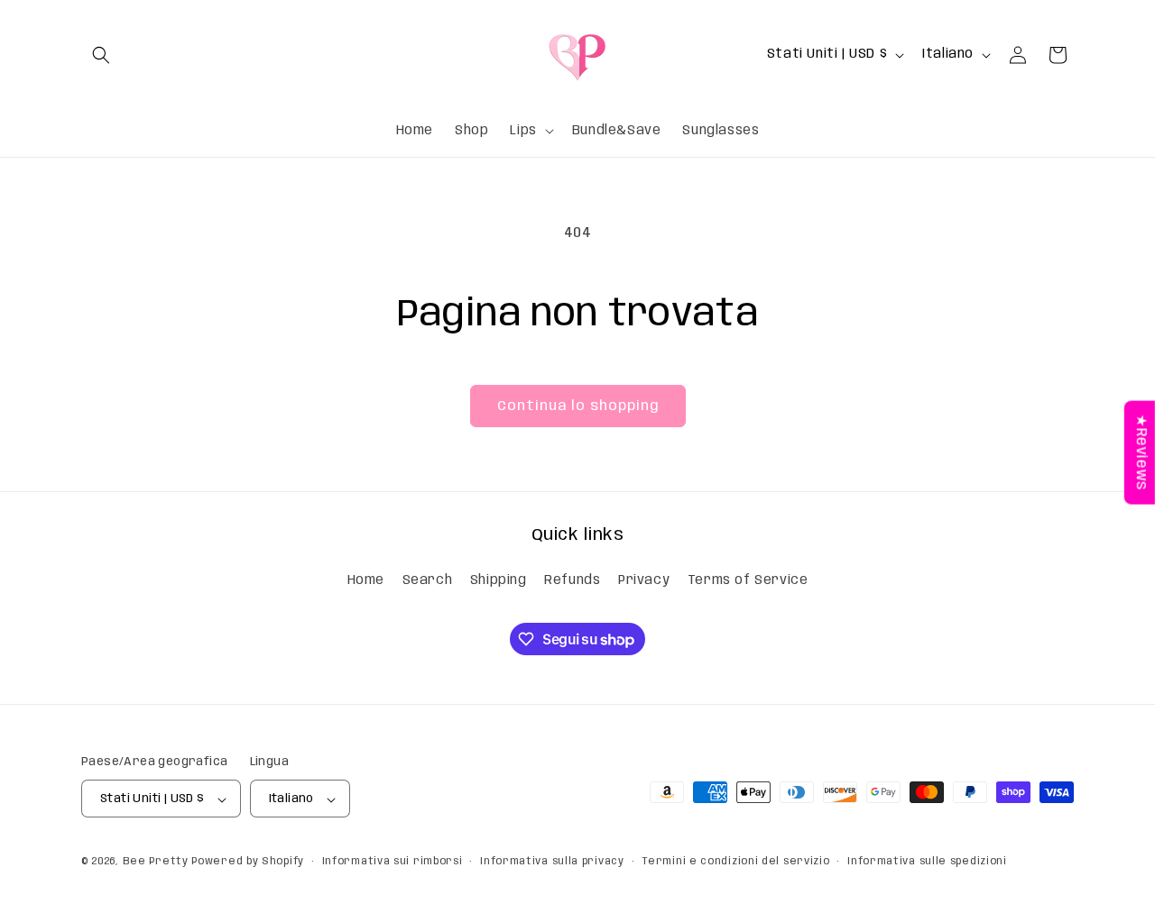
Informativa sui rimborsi (392, 861)
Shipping (498, 579)
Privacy (644, 579)
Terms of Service (748, 579)
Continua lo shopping (578, 406)
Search (427, 579)
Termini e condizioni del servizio (735, 861)
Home (365, 579)
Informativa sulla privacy (552, 861)
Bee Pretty (156, 862)
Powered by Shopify (247, 862)
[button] (101, 55)
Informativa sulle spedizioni (927, 861)
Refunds (572, 579)
